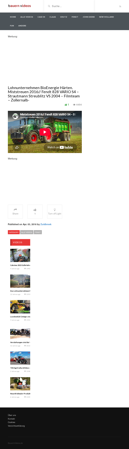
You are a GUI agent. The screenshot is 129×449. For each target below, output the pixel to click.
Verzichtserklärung (16, 425)
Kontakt (11, 418)
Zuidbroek (45, 224)
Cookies (11, 422)
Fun (12, 26)
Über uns (12, 415)
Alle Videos (26, 17)
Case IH (41, 17)
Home (13, 17)
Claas (53, 17)
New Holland (106, 17)
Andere (22, 26)
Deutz (63, 17)
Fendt (75, 17)
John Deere (89, 17)
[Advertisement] (32, 60)
